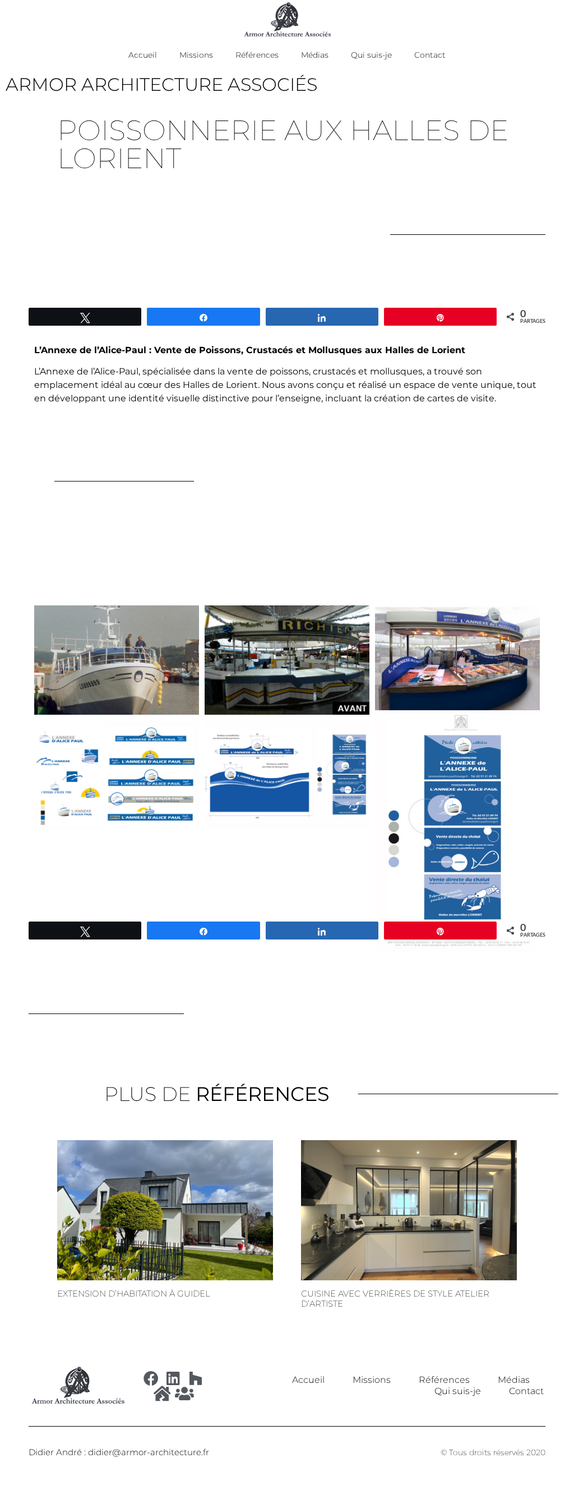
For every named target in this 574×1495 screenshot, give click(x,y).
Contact (430, 55)
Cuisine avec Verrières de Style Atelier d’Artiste (395, 1298)
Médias (314, 55)
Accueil (142, 55)
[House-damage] (162, 1393)
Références (257, 55)
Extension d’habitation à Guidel (133, 1293)
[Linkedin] (173, 1378)
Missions (196, 55)
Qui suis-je (371, 55)
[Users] (184, 1393)
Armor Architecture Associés (161, 84)
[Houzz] (195, 1378)
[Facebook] (151, 1378)
